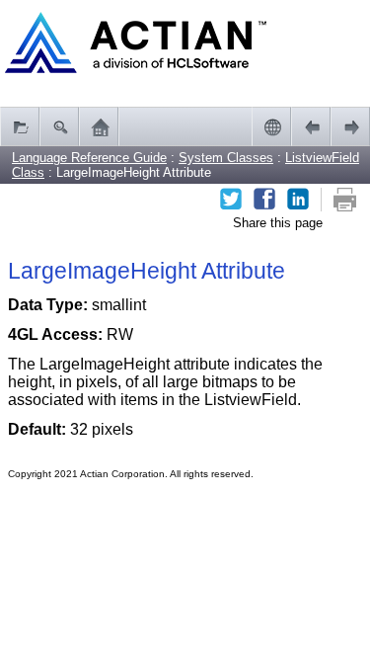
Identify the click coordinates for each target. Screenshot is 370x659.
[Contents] (19, 126)
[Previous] (311, 126)
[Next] (350, 126)
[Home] (98, 126)
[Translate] (271, 126)
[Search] (59, 126)
